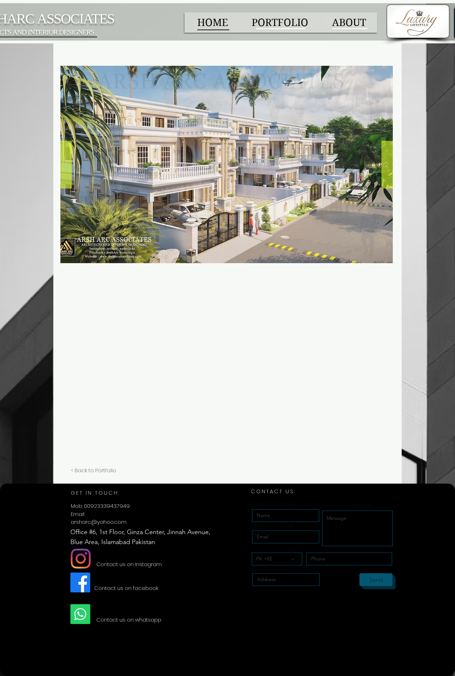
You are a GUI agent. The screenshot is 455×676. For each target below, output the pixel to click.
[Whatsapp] (80, 614)
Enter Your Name (273, 504)
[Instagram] (81, 559)
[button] (226, 164)
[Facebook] (80, 582)
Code (259, 547)
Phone (314, 547)
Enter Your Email (272, 525)
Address (263, 568)
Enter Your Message (348, 505)
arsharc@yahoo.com (99, 522)
